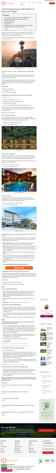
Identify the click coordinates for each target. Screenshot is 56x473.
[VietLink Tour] (10, 3)
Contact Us (31, 444)
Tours (28, 2)
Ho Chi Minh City (4, 446)
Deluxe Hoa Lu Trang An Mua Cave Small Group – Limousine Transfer (16, 345)
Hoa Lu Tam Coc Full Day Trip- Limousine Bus (15, 364)
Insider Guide (39, 2)
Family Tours (17, 444)
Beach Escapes (17, 450)
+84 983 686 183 (48, 443)
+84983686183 (49, 313)
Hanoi (2, 442)
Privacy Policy (31, 450)
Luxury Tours (17, 448)
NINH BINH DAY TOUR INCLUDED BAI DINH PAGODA (18, 302)
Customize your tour (46, 316)
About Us (30, 442)
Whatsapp (4, 468)
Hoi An (2, 444)
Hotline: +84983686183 (6, 470)
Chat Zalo (4, 465)
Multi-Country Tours (18, 446)
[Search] (47, 3)
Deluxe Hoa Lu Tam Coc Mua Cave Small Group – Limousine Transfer (16, 343)
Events (23, 4)
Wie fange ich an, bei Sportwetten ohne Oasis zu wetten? (15, 391)
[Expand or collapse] (35, 15)
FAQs (30, 446)
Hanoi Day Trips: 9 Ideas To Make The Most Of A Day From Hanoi (17, 385)
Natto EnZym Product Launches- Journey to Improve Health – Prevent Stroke (17, 412)
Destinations (22, 2)
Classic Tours (17, 442)
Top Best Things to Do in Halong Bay (10, 398)
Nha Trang (2, 450)
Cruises (33, 2)
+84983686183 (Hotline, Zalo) (49, 0)
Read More (4, 393)
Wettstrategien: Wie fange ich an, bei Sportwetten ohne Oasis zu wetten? (18, 405)
